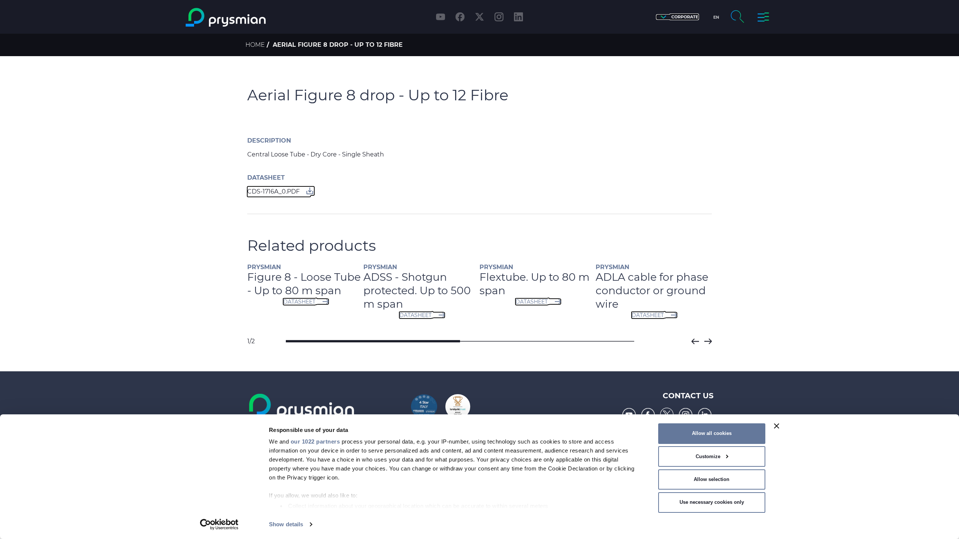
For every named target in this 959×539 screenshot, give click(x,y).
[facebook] (460, 17)
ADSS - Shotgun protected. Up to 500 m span (342, 290)
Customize (708, 456)
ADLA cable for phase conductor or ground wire (577, 290)
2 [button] (547, 341)
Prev (695, 341)
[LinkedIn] (518, 17)
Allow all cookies (712, 433)
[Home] (256, 17)
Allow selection (711, 479)
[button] (677, 17)
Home (255, 44)
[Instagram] (499, 17)
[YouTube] (441, 17)
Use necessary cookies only (712, 502)
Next (708, 341)
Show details (286, 524)
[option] (347, 295)
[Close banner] (776, 426)
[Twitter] (479, 17)
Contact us (688, 395)
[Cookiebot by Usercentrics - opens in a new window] (219, 524)
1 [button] (373, 341)
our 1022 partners (315, 441)
